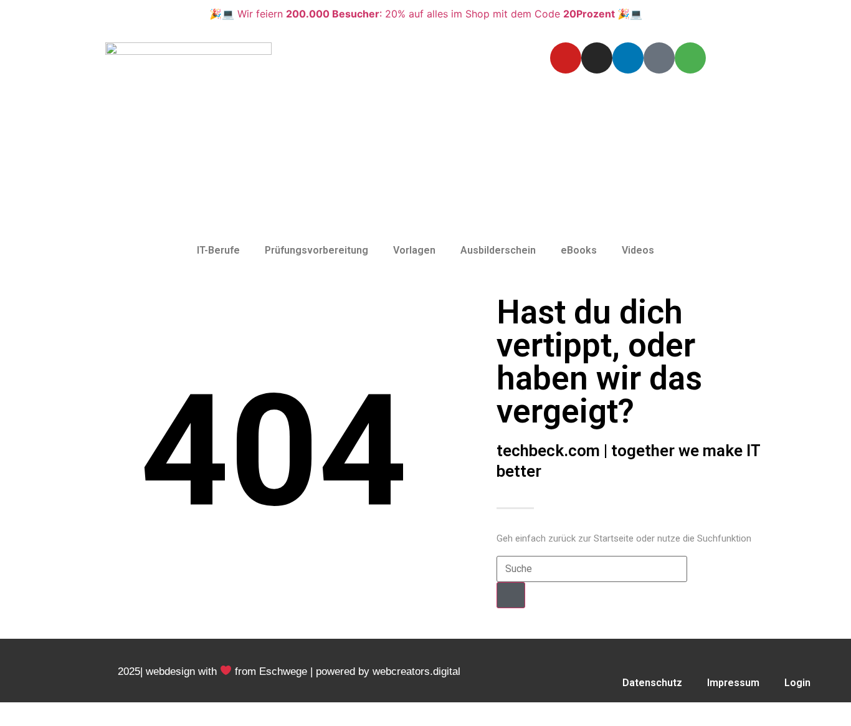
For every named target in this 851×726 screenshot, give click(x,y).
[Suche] (511, 595)
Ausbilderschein (498, 250)
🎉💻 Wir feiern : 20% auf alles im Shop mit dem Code (425, 13)
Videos (638, 250)
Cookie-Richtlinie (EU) (648, 711)
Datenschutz (652, 683)
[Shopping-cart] (690, 58)
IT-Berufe (218, 250)
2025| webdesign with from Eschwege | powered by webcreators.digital (289, 671)
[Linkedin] (628, 58)
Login (797, 683)
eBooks (579, 250)
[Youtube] (565, 58)
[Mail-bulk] (659, 58)
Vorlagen (414, 250)
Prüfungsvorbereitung (316, 250)
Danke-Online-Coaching (780, 711)
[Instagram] (596, 58)
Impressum (733, 683)
